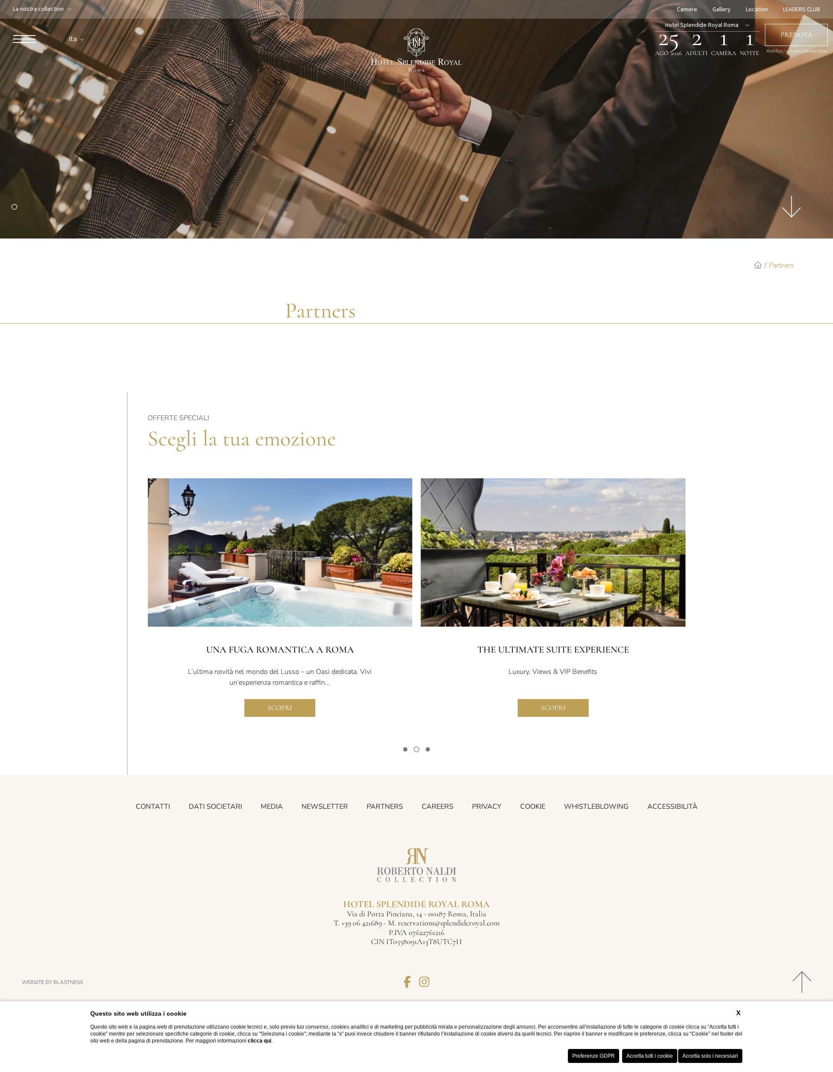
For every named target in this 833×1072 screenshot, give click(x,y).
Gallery (721, 9)
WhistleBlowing (596, 806)
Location (757, 9)
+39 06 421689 (362, 923)
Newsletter (325, 806)
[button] (405, 749)
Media (272, 806)
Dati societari (215, 806)
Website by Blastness (52, 982)
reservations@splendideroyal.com (449, 923)
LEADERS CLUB (801, 9)
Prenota (796, 34)
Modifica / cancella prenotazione (796, 51)
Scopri (280, 707)
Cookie (532, 806)
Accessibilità (672, 806)
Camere (687, 9)
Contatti (153, 806)
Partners (781, 265)
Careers (437, 806)
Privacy (487, 806)
